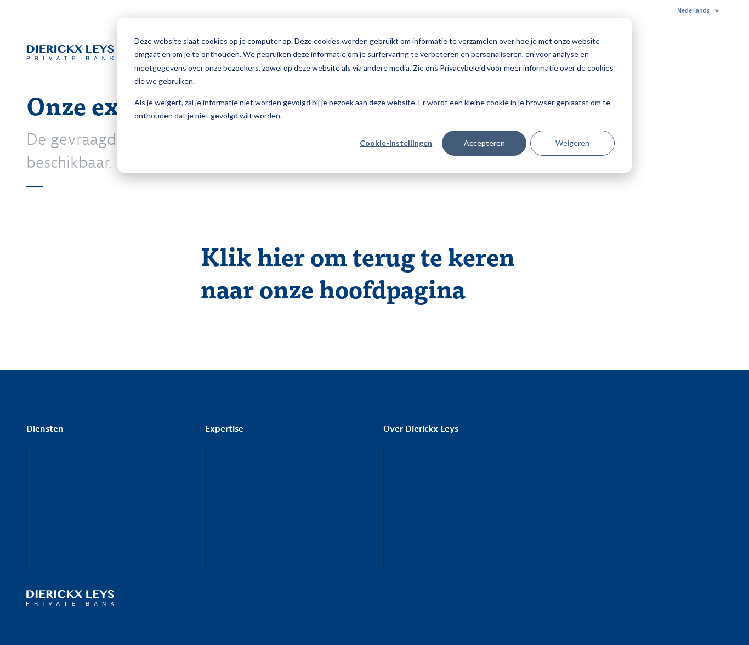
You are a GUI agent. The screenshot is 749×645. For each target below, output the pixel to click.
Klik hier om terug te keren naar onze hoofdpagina (358, 272)
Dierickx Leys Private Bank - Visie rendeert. (70, 52)
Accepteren (484, 143)
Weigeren (572, 143)
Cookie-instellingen (396, 143)
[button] (695, 11)
